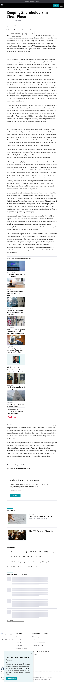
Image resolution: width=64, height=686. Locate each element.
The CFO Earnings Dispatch (41, 531)
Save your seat (11, 678)
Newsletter (19, 645)
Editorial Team (20, 640)
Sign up (56, 5)
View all (9, 621)
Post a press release (18, 621)
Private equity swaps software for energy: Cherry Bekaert (32, 562)
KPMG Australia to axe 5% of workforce (25, 567)
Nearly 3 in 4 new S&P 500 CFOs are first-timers (28, 557)
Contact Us (19, 643)
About (18, 637)
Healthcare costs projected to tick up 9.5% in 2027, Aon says (33, 552)
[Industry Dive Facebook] (6, 640)
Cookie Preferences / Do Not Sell (40, 680)
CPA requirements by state (40, 516)
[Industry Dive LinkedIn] (2, 640)
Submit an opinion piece (39, 643)
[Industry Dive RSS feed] (13, 640)
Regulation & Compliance (22, 468)
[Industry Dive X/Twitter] (9, 640)
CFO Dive (35, 655)
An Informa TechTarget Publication (32, 1)
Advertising (35, 637)
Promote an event (37, 645)
